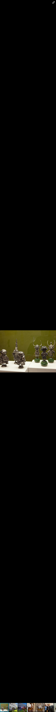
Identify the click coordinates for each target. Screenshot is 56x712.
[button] (53, 2)
